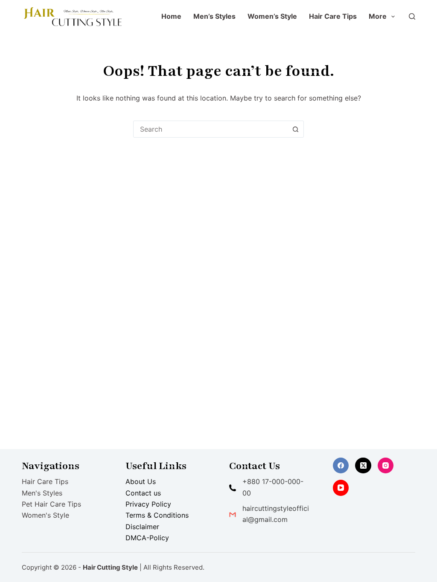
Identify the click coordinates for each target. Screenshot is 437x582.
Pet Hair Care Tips (51, 504)
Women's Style (45, 515)
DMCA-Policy (147, 537)
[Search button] (295, 129)
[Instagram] (386, 466)
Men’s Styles (214, 16)
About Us (140, 481)
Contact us (143, 493)
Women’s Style (272, 16)
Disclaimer (142, 526)
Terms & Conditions (157, 515)
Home (171, 16)
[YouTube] (341, 488)
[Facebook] (341, 466)
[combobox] (210, 129)
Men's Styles (42, 493)
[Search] (412, 16)
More (378, 16)
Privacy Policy (148, 504)
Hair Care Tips (333, 16)
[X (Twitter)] (363, 466)
